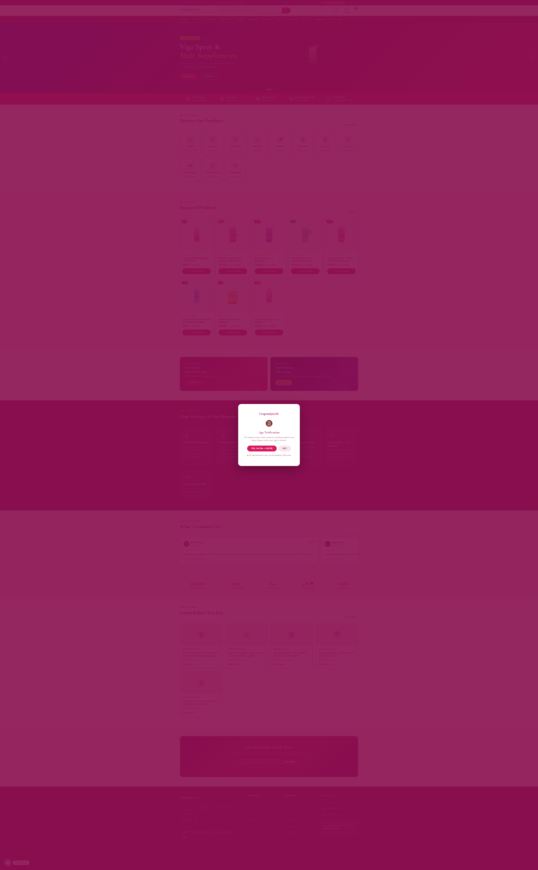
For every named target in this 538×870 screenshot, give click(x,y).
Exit (285, 448)
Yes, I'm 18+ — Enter (262, 448)
